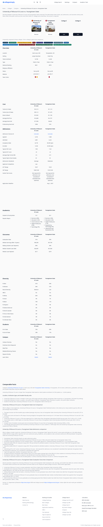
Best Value (45, 505)
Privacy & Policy (17, 525)
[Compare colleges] (37, 2)
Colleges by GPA (66, 502)
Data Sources (25, 500)
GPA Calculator (85, 500)
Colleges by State (66, 514)
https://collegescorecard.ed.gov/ (51, 482)
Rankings (67, 2)
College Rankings (46, 500)
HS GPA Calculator (86, 503)
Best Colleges (45, 502)
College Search (66, 505)
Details (36, 357)
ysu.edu (50, 74)
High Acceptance (46, 514)
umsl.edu (35, 74)
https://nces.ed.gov (25, 482)
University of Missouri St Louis (15, 387)
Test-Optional (45, 512)
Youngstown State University (42, 387)
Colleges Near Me (66, 512)
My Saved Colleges (67, 507)
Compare (74, 2)
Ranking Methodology (28, 502)
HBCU (43, 510)
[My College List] (40, 2)
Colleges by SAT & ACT (67, 500)
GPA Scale (84, 511)
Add (64, 34)
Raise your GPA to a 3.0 (87, 505)
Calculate (36, 134)
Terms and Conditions (7, 525)
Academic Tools (84, 2)
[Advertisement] (43, 90)
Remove (36, 34)
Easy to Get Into (46, 517)
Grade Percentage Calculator (89, 508)
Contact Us (25, 505)
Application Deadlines (47, 507)
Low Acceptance (46, 519)
